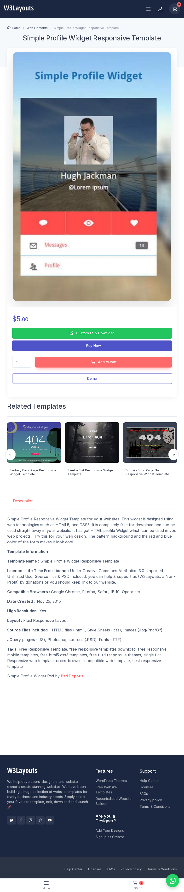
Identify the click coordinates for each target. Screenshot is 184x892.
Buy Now (93, 345)
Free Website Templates (106, 789)
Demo (92, 378)
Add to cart (106, 362)
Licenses (147, 787)
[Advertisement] (92, 716)
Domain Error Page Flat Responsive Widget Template (147, 472)
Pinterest (40, 820)
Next (173, 454)
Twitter (11, 820)
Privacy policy (151, 800)
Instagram (30, 820)
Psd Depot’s (72, 676)
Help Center (149, 781)
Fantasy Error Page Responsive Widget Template (33, 472)
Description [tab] (23, 500)
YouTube (50, 820)
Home (16, 28)
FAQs (144, 794)
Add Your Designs (110, 830)
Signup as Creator (110, 837)
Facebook (21, 820)
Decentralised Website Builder (114, 801)
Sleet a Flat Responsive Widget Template (91, 472)
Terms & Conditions (155, 806)
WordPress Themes (111, 781)
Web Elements (37, 28)
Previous (10, 454)
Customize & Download (95, 333)
